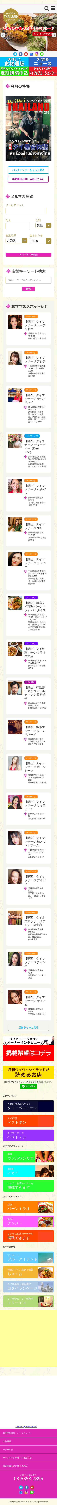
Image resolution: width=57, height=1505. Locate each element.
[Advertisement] (28, 1338)
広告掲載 (7, 1441)
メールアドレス (15, 205)
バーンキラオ (18, 1207)
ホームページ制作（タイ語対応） (18, 1457)
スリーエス (20, 1301)
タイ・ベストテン (22, 1106)
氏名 (8, 220)
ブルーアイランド (22, 1257)
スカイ (13, 1171)
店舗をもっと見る (28, 1027)
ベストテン (16, 1121)
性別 (38, 220)
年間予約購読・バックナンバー (17, 1433)
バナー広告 (8, 1449)
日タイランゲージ (22, 1287)
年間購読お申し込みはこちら (28, 179)
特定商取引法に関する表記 (15, 1466)
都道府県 (11, 235)
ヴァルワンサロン (22, 1156)
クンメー (15, 1221)
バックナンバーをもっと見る (28, 170)
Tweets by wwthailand (26, 1426)
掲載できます (20, 1186)
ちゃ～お (20, 1272)
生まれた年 (36, 235)
